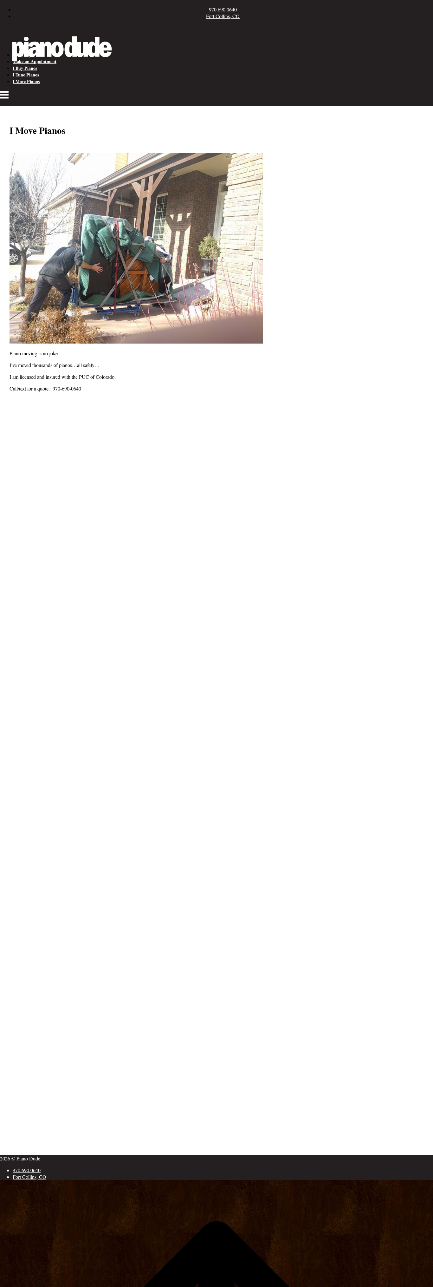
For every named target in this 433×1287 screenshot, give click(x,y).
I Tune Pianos (26, 74)
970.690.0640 (223, 9)
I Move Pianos (26, 81)
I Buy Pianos (25, 68)
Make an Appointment (34, 61)
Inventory (22, 54)
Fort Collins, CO (223, 16)
